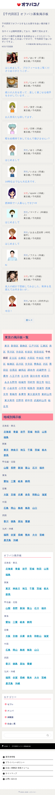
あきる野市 (10, 382)
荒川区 (11, 351)
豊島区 (38, 364)
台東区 (22, 358)
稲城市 (22, 382)
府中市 (29, 400)
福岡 (6, 535)
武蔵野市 (41, 370)
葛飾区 (24, 345)
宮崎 (42, 535)
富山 (27, 468)
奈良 (27, 494)
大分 (34, 535)
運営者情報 (10, 757)
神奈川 (14, 450)
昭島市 (31, 388)
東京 (7, 345)
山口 (34, 508)
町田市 (45, 376)
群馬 (6, 455)
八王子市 (15, 376)
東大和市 (9, 400)
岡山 (13, 508)
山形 (44, 432)
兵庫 (20, 494)
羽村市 (31, 382)
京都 (13, 494)
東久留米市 (34, 394)
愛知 (6, 481)
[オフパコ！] (27, 6)
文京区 (29, 364)
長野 (13, 468)
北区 (45, 364)
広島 (6, 508)
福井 (42, 468)
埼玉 (22, 450)
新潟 (20, 468)
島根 (20, 508)
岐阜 (20, 481)
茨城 (37, 450)
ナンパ (10, 711)
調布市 (31, 370)
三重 (13, 481)
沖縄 (15, 540)
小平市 (22, 388)
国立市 (40, 382)
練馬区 (22, 370)
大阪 (6, 494)
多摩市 (22, 394)
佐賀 (13, 535)
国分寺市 (35, 376)
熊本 (27, 535)
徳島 (13, 521)
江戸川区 (34, 345)
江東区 (44, 345)
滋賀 (44, 494)
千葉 (30, 450)
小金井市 (12, 388)
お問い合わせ (11, 779)
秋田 (37, 432)
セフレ (10, 704)
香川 (6, 521)
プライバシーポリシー (15, 762)
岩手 (22, 432)
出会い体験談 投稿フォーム (17, 768)
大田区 (31, 358)
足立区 (13, 358)
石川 (34, 468)
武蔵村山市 (40, 400)
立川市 (25, 376)
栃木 (44, 450)
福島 (6, 437)
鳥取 (27, 508)
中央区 (40, 358)
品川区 (20, 364)
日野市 (20, 400)
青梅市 (13, 394)
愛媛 (27, 521)
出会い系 (11, 724)
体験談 (10, 717)
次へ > (29, 320)
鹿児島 (7, 540)
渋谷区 (20, 351)
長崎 (20, 535)
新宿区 (15, 345)
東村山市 (47, 394)
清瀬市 (40, 388)
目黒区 (13, 370)
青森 (15, 432)
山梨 (6, 468)
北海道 (7, 432)
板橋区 (11, 364)
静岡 (27, 481)
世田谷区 (39, 351)
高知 (20, 521)
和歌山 (36, 494)
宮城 (30, 432)
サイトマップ (11, 773)
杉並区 (29, 351)
